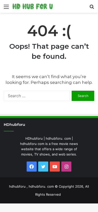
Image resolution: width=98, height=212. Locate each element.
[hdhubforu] (33, 6)
